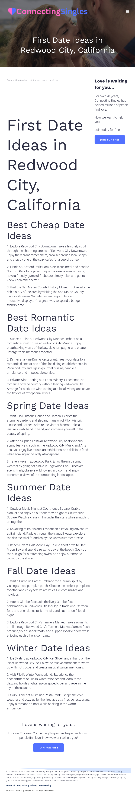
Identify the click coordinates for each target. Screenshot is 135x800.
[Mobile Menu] (128, 11)
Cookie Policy (44, 785)
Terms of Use (13, 785)
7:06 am (54, 80)
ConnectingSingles (17, 80)
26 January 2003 (38, 80)
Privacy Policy (29, 785)
